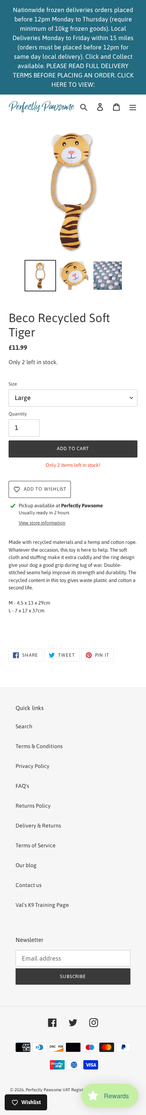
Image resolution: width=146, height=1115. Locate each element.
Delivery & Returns (38, 825)
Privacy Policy (32, 766)
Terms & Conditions (39, 746)
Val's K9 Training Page (42, 905)
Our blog (26, 865)
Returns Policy (33, 806)
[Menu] (133, 106)
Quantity (18, 414)
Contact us (29, 885)
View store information (42, 523)
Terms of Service (36, 845)
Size (13, 384)
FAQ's (22, 786)
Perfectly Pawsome (44, 1089)
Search (24, 726)
